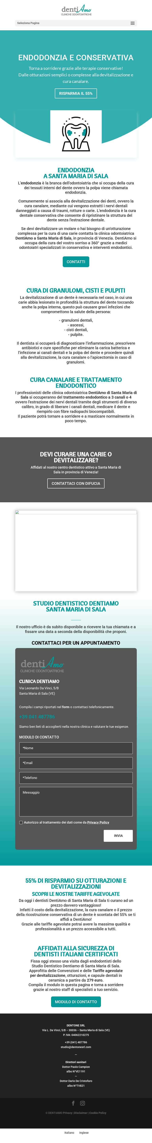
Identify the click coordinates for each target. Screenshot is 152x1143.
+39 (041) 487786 (76, 1042)
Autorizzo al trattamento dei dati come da (66, 822)
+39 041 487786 (37, 717)
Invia (118, 836)
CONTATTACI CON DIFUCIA (76, 483)
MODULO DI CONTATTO (76, 1001)
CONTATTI (76, 261)
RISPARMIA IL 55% (76, 93)
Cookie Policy (97, 1112)
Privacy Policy (98, 822)
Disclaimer (80, 1112)
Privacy (67, 1112)
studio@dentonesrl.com (76, 1047)
